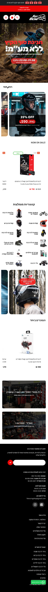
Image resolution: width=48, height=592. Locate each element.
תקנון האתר (41, 535)
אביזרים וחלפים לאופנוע (37, 570)
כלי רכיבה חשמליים (38, 566)
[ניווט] (5, 17)
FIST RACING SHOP (35, 585)
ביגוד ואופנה (41, 574)
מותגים (43, 578)
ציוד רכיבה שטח (40, 551)
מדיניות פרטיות (40, 538)
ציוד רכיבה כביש (40, 555)
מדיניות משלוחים (39, 531)
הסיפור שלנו (41, 527)
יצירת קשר (42, 523)
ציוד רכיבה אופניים (39, 559)
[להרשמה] (10, 462)
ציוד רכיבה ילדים (39, 563)
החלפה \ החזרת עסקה (37, 519)
